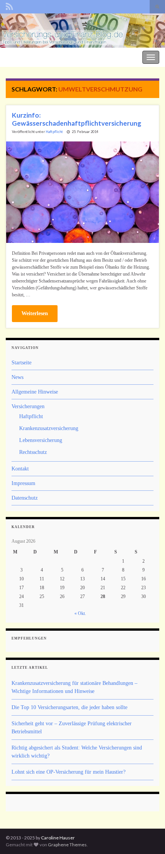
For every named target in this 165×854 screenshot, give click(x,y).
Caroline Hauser (58, 838)
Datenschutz (25, 498)
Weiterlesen (34, 313)
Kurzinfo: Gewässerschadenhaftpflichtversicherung (76, 119)
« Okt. (80, 613)
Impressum (23, 483)
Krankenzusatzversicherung (48, 428)
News (17, 377)
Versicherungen (28, 406)
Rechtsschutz (33, 452)
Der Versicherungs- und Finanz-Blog (43, 56)
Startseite (21, 363)
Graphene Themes (67, 844)
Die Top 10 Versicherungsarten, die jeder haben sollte (69, 707)
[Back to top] (147, 836)
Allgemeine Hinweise (35, 392)
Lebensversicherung (40, 440)
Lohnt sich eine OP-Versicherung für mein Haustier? (68, 772)
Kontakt (20, 469)
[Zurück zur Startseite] (82, 30)
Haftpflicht (54, 132)
